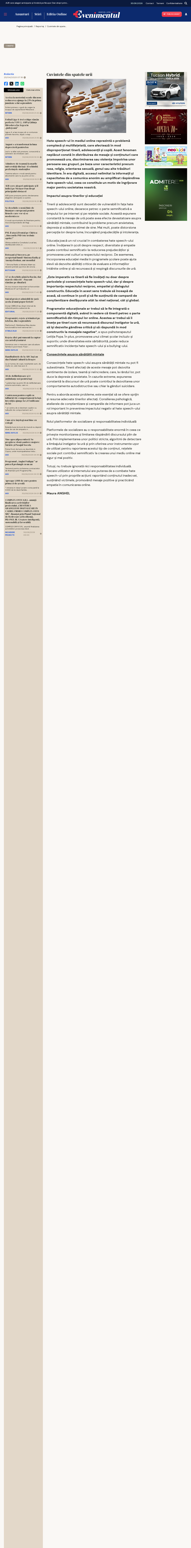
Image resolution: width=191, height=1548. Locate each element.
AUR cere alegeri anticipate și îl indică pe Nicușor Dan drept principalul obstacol (37, 3)
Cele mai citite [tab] (33, 90)
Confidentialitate (174, 3)
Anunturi (22, 14)
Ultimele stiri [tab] (14, 90)
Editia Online (57, 14)
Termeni (160, 3)
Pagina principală (25, 26)
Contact (150, 3)
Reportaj (40, 26)
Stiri (38, 14)
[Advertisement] (41, 49)
